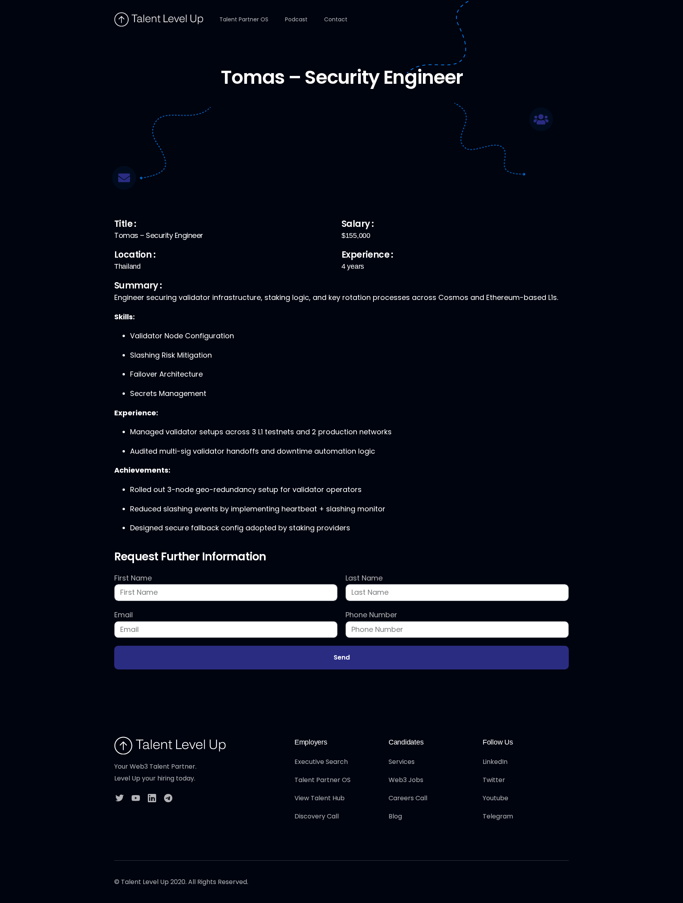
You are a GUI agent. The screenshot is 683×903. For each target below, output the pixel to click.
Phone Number (371, 615)
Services (402, 761)
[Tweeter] (119, 797)
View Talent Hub (319, 798)
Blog (395, 816)
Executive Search (321, 761)
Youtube (495, 798)
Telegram (498, 816)
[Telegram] (168, 797)
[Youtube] (136, 797)
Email (123, 615)
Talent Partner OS (322, 779)
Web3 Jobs (406, 779)
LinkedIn (495, 761)
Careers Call (408, 798)
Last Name (364, 578)
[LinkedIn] (152, 797)
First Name (133, 578)
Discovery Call (316, 816)
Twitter (494, 779)
